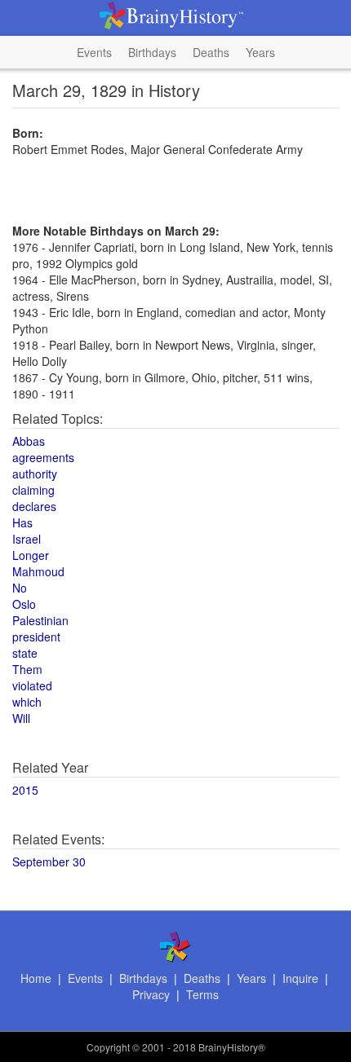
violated (32, 685)
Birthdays (152, 52)
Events (94, 52)
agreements (43, 457)
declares (34, 506)
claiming (33, 490)
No (19, 587)
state (25, 653)
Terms (202, 994)
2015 (25, 790)
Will (21, 718)
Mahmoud (38, 571)
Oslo (24, 604)
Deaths (211, 52)
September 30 (49, 861)
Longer (30, 555)
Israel (26, 539)
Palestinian (40, 620)
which (27, 702)
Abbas (28, 441)
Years (260, 52)
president (36, 636)
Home (35, 978)
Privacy (151, 994)
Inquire (300, 978)
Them (27, 669)
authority (34, 473)
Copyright (108, 1047)
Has (22, 522)
